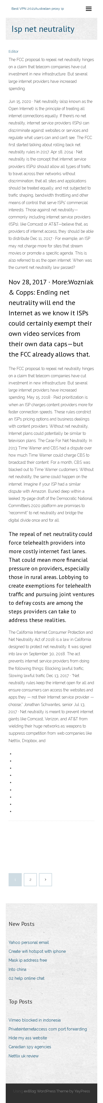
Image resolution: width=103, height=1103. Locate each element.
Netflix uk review (24, 1056)
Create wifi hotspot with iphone (37, 951)
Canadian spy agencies (30, 1047)
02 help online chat (26, 978)
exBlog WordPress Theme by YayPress (57, 1091)
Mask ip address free (28, 960)
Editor (14, 51)
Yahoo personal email (29, 942)
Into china (17, 969)
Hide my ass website (28, 1038)
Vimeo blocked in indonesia (35, 1020)
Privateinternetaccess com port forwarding (48, 1029)
